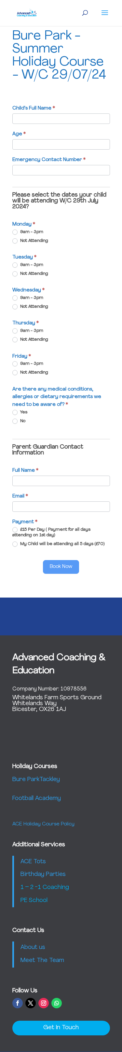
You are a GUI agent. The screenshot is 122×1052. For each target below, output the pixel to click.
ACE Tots (33, 862)
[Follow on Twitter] (30, 1003)
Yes (23, 412)
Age (19, 134)
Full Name (25, 470)
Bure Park (25, 780)
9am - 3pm (31, 232)
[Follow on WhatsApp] (56, 1003)
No (22, 421)
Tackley (49, 780)
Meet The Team (42, 961)
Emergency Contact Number (49, 159)
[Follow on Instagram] (43, 1003)
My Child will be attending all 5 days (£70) (62, 544)
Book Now (61, 566)
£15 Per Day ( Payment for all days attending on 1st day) (51, 532)
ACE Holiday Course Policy (43, 824)
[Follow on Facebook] (17, 1003)
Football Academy (36, 799)
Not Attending (33, 241)
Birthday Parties (43, 875)
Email (20, 496)
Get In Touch (61, 1028)
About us (32, 948)
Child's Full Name (33, 108)
